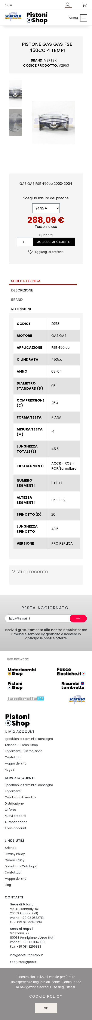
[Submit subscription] (78, 618)
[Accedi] (78, 5)
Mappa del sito (16, 763)
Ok (46, 1008)
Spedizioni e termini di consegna (29, 739)
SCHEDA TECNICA (25, 280)
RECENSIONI (21, 309)
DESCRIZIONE (22, 290)
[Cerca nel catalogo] (68, 4)
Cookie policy (46, 996)
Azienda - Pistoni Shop (21, 745)
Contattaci (13, 757)
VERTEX (50, 60)
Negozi (10, 770)
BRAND (17, 299)
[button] (27, 122)
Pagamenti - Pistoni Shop (24, 751)
